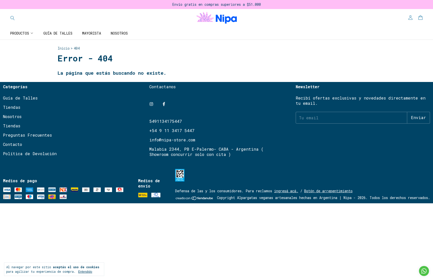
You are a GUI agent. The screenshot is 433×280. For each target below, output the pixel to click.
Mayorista (91, 33)
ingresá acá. (286, 191)
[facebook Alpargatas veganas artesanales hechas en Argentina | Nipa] (164, 104)
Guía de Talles (57, 33)
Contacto (12, 144)
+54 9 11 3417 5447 (171, 130)
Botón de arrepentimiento (328, 191)
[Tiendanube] (194, 199)
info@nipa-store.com (172, 139)
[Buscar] (12, 17)
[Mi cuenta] (410, 17)
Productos (19, 33)
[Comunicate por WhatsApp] (424, 271)
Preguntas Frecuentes (27, 135)
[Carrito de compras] (420, 17)
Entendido (85, 271)
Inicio (64, 48)
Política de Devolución (30, 153)
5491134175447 (165, 121)
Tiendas (11, 107)
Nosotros (119, 33)
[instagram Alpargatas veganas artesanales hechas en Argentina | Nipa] (151, 104)
